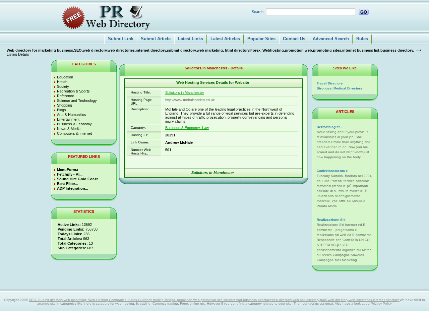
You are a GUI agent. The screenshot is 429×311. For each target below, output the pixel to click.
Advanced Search (331, 38)
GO (363, 12)
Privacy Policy (381, 303)
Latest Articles (225, 38)
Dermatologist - (329, 127)
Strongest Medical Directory (339, 88)
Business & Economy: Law (187, 128)
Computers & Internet (74, 133)
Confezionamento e (332, 171)
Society (63, 86)
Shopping (64, 105)
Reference (65, 96)
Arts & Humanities (71, 115)
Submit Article (156, 38)
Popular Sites (261, 38)
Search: (258, 12)
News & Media (68, 129)
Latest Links (190, 38)
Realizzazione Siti (331, 220)
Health (62, 82)
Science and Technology (77, 101)
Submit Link (120, 38)
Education (65, 77)
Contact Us (294, 38)
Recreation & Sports (73, 91)
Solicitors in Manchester (184, 92)
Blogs (61, 110)
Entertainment (68, 119)
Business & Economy (74, 124)
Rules (362, 38)
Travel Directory (330, 83)
